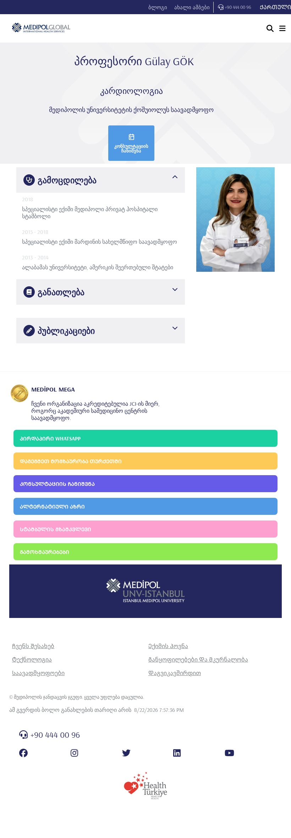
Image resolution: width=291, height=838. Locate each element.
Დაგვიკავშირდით (174, 672)
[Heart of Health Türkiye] (145, 785)
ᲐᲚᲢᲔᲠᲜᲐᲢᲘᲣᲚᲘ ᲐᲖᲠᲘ (52, 506)
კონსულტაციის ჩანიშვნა (131, 148)
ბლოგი (157, 7)
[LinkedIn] (177, 753)
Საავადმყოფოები (38, 672)
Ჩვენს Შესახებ (33, 645)
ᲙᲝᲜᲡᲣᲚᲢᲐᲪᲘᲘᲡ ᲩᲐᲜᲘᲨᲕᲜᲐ (57, 483)
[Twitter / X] (126, 753)
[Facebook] (23, 753)
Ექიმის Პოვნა (168, 645)
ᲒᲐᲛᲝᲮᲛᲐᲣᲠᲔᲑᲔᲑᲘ (44, 552)
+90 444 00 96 (238, 7)
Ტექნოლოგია (32, 659)
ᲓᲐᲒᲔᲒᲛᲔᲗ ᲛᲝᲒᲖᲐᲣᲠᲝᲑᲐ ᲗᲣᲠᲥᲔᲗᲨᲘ (71, 461)
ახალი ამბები (192, 7)
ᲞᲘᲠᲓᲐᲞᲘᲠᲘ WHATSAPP (50, 438)
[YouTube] (229, 753)
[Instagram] (74, 753)
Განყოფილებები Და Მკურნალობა (198, 659)
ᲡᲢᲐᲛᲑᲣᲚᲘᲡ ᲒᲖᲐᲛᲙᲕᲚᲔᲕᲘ (55, 529)
